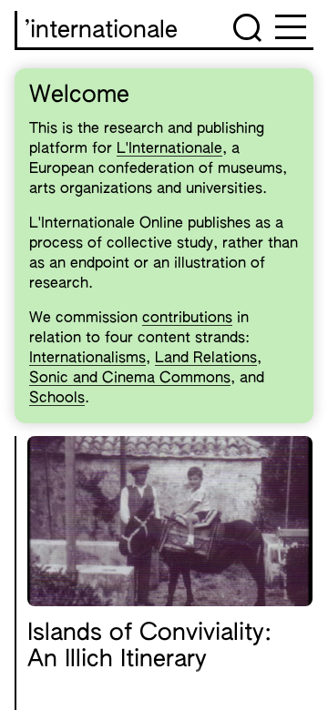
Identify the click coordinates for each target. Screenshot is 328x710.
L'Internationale (169, 149)
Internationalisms (87, 358)
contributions (187, 318)
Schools (57, 398)
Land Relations (206, 358)
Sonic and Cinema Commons (130, 378)
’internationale (101, 31)
